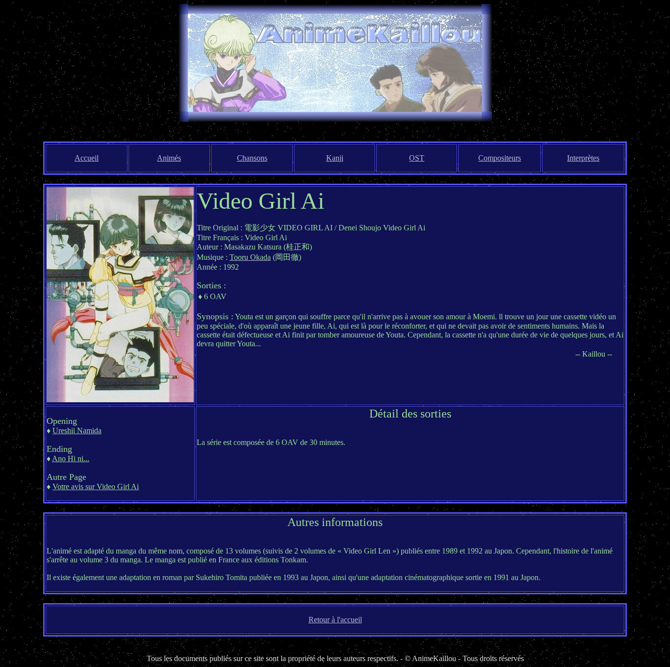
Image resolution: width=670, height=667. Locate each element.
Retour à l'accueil (335, 619)
